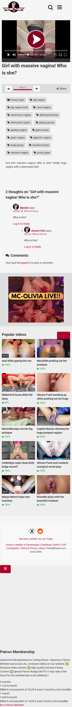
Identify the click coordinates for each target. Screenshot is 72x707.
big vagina (38, 99)
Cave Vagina (43, 107)
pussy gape (43, 152)
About (42, 548)
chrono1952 (38, 230)
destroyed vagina (20, 122)
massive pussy (40, 145)
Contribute (46, 544)
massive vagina (19, 152)
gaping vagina (18, 130)
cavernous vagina (20, 114)
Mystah (24, 207)
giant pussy (42, 130)
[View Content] (14, 7)
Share (62, 88)
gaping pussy (46, 122)
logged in (25, 262)
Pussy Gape (17, 99)
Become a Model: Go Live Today (36, 538)
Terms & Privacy (28, 548)
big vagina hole (19, 107)
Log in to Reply (21, 223)
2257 (63, 544)
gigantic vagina (42, 137)
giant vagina (17, 137)
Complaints (13, 548)
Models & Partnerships (27, 544)
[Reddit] (40, 531)
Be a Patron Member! (12, 705)
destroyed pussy (48, 114)
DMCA (56, 544)
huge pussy (17, 145)
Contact (10, 544)
